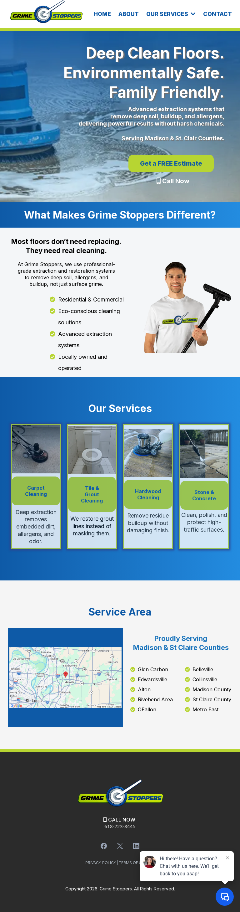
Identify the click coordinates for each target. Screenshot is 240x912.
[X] (120, 846)
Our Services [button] (167, 14)
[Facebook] (104, 846)
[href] (65, 677)
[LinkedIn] (136, 846)
